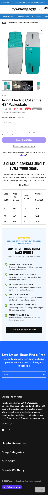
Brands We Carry (13, 470)
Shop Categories (13, 452)
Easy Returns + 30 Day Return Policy (27, 2)
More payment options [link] (24, 146)
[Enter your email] (43, 375)
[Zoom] (40, 31)
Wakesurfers (8, 16)
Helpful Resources (14, 443)
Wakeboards (23, 16)
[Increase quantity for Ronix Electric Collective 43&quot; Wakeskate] (11, 133)
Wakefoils (36, 16)
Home (4, 22)
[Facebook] (5, 430)
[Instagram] (11, 430)
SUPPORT (8, 461)
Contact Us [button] (7, 424)
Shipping (5, 112)
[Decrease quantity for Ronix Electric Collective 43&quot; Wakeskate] (4, 133)
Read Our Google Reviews (24, 330)
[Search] (41, 9)
